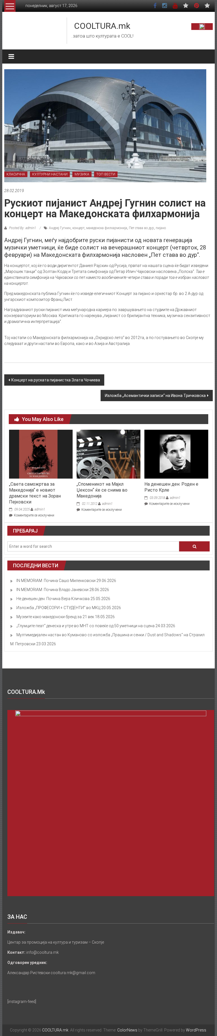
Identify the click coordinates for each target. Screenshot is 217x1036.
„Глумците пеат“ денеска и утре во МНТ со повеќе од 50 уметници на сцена (85, 626)
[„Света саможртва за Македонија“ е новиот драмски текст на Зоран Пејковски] (41, 453)
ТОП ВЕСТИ (105, 174)
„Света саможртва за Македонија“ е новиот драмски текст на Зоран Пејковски (35, 492)
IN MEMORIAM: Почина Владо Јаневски (52, 589)
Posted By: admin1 (22, 228)
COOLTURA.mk (102, 26)
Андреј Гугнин (60, 228)
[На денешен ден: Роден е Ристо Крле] (176, 453)
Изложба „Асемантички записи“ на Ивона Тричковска (155, 395)
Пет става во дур (141, 228)
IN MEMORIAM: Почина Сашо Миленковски (56, 580)
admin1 (39, 509)
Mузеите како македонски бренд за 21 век (55, 616)
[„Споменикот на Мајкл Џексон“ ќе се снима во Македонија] (108, 453)
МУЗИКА (82, 174)
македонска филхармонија (106, 228)
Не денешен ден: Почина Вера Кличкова (53, 598)
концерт (78, 228)
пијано (161, 228)
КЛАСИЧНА (15, 174)
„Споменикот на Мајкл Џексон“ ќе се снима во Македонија (102, 490)
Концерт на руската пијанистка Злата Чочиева (55, 380)
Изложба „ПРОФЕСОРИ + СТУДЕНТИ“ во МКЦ (58, 607)
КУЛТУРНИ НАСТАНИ (50, 174)
